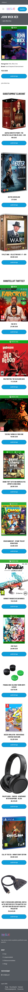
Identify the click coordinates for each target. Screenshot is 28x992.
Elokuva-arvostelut (9, 960)
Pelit (10, 64)
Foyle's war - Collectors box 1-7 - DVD (14, 254)
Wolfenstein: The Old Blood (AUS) (14, 379)
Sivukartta (20, 989)
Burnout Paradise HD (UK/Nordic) (14, 598)
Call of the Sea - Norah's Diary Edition (14, 854)
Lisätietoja (14, 76)
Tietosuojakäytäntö (10, 989)
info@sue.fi (4, 2)
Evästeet (20, 987)
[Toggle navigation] (3, 8)
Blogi (5, 964)
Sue (5, 954)
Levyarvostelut (8, 957)
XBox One (15, 64)
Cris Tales (14, 646)
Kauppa (22, 9)
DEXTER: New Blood (14, 197)
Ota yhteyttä (13, 987)
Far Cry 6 (14, 324)
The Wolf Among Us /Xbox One (14, 434)
